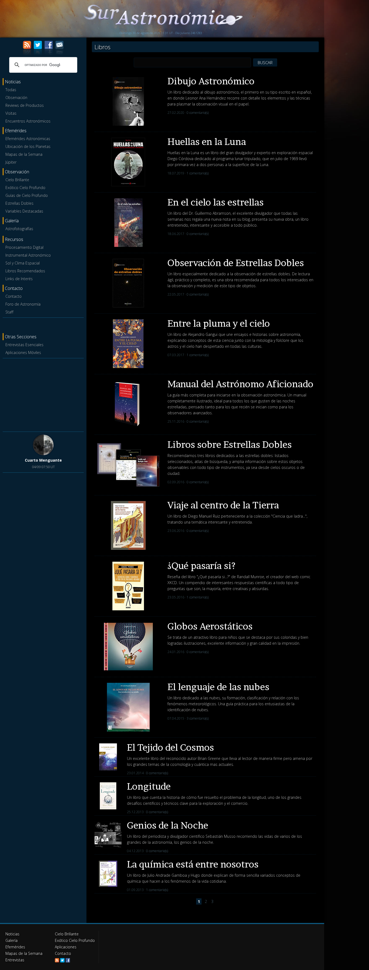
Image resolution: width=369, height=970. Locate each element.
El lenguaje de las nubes (218, 686)
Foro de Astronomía (23, 304)
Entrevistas (14, 959)
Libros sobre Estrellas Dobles (229, 444)
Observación (16, 97)
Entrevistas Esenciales (24, 344)
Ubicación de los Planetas (28, 146)
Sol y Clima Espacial (22, 263)
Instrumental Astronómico (28, 255)
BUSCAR (265, 62)
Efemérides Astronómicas (27, 138)
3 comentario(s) (198, 718)
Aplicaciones (65, 946)
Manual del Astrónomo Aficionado (240, 383)
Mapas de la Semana (23, 154)
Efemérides (15, 946)
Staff (9, 311)
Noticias (12, 933)
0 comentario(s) (198, 112)
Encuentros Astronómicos (28, 121)
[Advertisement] (43, 394)
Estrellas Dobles (19, 203)
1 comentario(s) (198, 173)
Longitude (149, 786)
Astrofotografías (19, 228)
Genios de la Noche (167, 825)
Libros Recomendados (25, 270)
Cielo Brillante (17, 179)
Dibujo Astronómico (210, 81)
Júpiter (10, 162)
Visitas (10, 113)
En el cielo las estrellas (215, 202)
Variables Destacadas (24, 211)
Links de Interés (19, 278)
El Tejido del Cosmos (170, 747)
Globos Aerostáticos (210, 626)
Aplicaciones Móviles (23, 352)
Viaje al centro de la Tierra (223, 505)
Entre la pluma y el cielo (218, 323)
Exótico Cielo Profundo (25, 187)
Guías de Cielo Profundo (26, 195)
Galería (11, 940)
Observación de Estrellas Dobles (235, 262)
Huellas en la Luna (206, 141)
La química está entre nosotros (193, 864)
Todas (10, 89)
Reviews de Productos (24, 105)
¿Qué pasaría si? (201, 565)
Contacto (13, 296)
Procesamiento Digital (24, 247)
